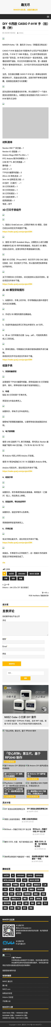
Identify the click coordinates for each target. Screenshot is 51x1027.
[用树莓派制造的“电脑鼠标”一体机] (16, 856)
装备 (20, 578)
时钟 (13, 578)
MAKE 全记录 (34, 574)
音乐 (24, 908)
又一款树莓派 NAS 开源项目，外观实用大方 (36, 792)
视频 (11, 908)
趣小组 (4, 985)
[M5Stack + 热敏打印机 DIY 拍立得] (16, 829)
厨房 (22, 885)
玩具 (19, 903)
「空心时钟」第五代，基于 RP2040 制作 (23, 755)
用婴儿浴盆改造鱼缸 (30, 819)
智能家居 (27, 894)
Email (4, 646)
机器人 (36, 894)
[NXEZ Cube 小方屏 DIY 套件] (25, 699)
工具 (44, 885)
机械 (43, 894)
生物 (26, 903)
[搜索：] (25, 673)
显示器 (19, 894)
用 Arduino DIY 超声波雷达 (36, 774)
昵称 (4, 639)
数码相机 (40, 889)
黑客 (30, 908)
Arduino (21, 574)
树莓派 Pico (16, 898)
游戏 (31, 898)
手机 (24, 889)
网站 (4, 653)
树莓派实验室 (7, 993)
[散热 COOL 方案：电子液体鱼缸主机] (17, 841)
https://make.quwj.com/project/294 (17, 231)
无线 (5, 894)
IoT (18, 880)
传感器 (15, 885)
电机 (32, 903)
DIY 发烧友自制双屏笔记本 (37, 808)
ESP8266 (39, 875)
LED (24, 880)
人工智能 (7, 885)
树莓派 (6, 898)
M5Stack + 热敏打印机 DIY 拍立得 (40, 830)
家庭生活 (37, 885)
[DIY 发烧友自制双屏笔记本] (13, 809)
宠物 (28, 885)
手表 (5, 578)
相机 (38, 903)
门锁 (18, 908)
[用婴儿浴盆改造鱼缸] (11, 819)
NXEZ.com (6, 989)
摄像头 (31, 889)
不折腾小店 (6, 1001)
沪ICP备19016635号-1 (34, 1025)
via (3, 562)
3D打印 (11, 574)
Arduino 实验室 (7, 997)
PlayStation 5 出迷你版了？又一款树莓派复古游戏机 (13, 791)
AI (13, 875)
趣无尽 (23, 944)
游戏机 (38, 898)
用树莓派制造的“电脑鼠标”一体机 (40, 857)
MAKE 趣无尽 (7, 981)
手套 (11, 889)
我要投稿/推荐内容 (9, 970)
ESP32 (30, 875)
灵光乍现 (7, 903)
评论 (4, 620)
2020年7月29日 (9, 33)
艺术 (45, 903)
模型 (25, 898)
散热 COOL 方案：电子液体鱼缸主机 (41, 843)
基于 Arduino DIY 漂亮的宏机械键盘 (13, 774)
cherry (21, 33)
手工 (18, 889)
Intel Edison (9, 880)
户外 (5, 889)
